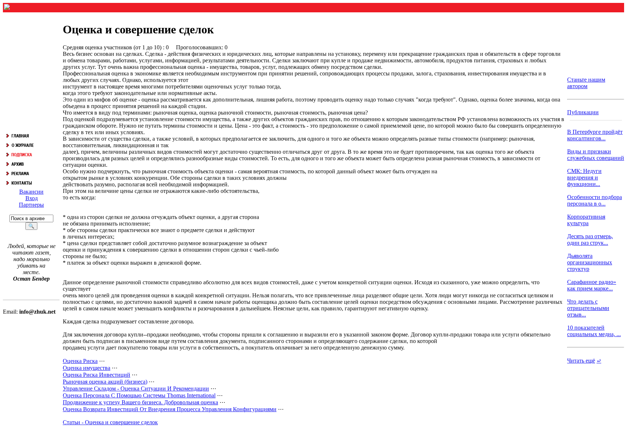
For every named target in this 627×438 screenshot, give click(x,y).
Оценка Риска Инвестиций (96, 375)
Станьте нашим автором (586, 83)
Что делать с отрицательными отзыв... (588, 308)
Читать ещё (581, 361)
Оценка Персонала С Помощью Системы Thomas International (139, 395)
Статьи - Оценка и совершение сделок (110, 422)
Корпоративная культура (586, 220)
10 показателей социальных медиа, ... (594, 331)
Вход (31, 198)
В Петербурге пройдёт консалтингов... (595, 135)
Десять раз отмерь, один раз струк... (590, 239)
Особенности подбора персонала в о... (594, 200)
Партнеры (31, 205)
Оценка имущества (86, 368)
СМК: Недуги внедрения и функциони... (584, 177)
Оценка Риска (80, 361)
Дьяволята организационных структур (589, 262)
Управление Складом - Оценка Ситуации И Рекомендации (136, 388)
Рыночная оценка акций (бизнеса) (105, 382)
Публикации (583, 112)
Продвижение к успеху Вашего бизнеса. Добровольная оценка (140, 402)
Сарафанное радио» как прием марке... (591, 285)
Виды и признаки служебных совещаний (595, 154)
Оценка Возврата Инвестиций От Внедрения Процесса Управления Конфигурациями (169, 409)
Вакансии (31, 192)
